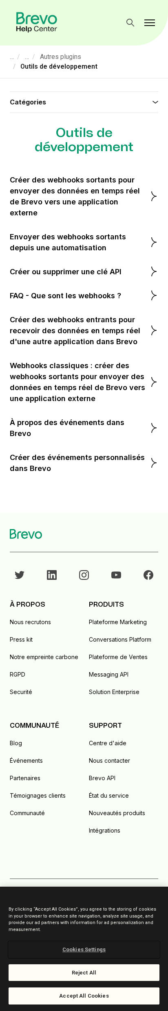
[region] (84, 949)
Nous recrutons (30, 621)
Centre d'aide (107, 743)
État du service (109, 795)
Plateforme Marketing (118, 621)
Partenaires (25, 778)
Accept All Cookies (83, 996)
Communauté (27, 812)
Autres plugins (60, 57)
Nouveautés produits (117, 812)
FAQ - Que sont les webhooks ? (65, 295)
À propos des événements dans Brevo (67, 428)
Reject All (84, 973)
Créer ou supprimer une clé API (66, 271)
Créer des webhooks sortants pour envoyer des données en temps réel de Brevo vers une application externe (75, 196)
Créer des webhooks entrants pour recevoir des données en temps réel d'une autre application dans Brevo (75, 330)
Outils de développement (58, 66)
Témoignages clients (38, 795)
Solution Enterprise (114, 691)
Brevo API (102, 778)
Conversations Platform (120, 639)
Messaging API (108, 674)
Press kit (21, 639)
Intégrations (104, 830)
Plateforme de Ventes (118, 656)
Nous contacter (109, 760)
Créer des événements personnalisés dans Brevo (77, 463)
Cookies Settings (84, 949)
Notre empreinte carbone (44, 656)
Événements (26, 760)
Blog (16, 743)
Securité (21, 691)
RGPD (17, 674)
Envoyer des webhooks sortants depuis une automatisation (68, 242)
